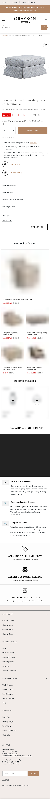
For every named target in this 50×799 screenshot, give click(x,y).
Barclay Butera (10, 109)
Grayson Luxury (8, 621)
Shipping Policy (7, 662)
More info (33, 143)
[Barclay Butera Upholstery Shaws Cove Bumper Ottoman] (12, 353)
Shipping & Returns (9, 207)
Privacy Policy (7, 666)
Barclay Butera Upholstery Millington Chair (10, 333)
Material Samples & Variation (12, 200)
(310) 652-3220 (12, 754)
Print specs (6, 216)
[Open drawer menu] (3, 20)
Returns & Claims (8, 657)
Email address (9, 773)
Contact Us (6, 735)
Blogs (4, 703)
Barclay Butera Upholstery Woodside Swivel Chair (17, 299)
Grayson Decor (7, 634)
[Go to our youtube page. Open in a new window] (18, 761)
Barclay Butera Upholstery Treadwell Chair (34, 368)
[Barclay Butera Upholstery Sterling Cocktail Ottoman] (37, 319)
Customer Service (9, 642)
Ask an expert (7, 220)
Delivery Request (8, 698)
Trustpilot (5, 780)
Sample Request (7, 694)
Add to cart (32, 130)
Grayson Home (7, 629)
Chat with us (37, 227)
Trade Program (7, 685)
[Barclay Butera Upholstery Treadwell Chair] (37, 353)
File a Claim (6, 717)
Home (24, 2)
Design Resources (9, 678)
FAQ (4, 648)
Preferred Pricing (15, 172)
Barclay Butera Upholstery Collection (32, 109)
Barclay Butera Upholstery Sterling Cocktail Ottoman (37, 333)
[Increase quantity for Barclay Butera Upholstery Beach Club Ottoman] (13, 130)
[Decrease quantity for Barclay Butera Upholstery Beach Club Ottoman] (4, 130)
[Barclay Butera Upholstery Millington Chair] (12, 319)
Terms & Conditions (9, 671)
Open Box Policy (8, 653)
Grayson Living (7, 625)
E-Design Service (8, 689)
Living (14, 2)
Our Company (7, 614)
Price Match (6, 726)
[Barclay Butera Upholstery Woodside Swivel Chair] (25, 273)
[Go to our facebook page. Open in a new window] (5, 761)
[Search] (44, 27)
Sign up (33, 773)
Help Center (7, 711)
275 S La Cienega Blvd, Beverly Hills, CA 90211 (17, 755)
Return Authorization (9, 730)
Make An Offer (15, 164)
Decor (33, 2)
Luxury (5, 2)
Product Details (7, 193)
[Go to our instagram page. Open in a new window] (11, 761)
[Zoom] (46, 45)
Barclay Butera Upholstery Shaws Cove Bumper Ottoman (12, 368)
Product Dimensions (9, 186)
